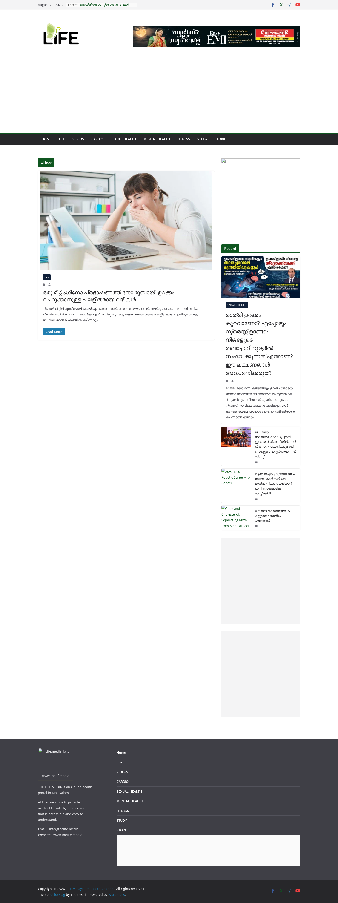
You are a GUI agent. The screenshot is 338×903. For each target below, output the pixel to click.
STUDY (202, 139)
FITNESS (184, 139)
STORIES (221, 139)
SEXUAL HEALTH (123, 139)
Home (47, 139)
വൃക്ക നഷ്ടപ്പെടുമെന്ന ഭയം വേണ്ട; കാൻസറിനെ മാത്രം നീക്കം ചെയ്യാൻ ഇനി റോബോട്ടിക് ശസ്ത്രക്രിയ (275, 483)
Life (62, 139)
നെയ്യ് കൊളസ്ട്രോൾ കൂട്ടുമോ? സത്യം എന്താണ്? (104, 7)
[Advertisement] (169, 98)
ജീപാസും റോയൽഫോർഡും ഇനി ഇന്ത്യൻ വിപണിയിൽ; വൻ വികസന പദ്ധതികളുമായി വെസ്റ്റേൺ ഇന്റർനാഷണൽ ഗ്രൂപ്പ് (275, 444)
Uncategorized (236, 305)
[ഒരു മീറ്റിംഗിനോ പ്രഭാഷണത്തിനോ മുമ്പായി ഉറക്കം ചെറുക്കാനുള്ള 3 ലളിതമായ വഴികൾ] (126, 220)
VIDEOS (78, 139)
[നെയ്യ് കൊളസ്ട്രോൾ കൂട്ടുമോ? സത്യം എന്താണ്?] (236, 518)
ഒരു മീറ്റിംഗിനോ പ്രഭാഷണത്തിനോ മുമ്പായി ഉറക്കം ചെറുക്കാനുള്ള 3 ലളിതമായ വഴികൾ (108, 295)
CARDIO (97, 139)
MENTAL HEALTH (156, 139)
